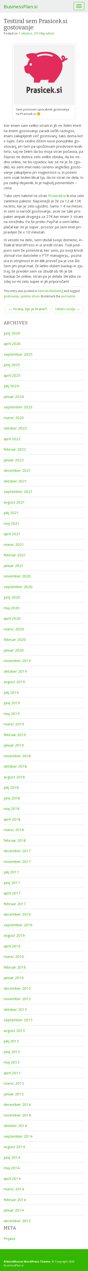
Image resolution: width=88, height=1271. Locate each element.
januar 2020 (14, 650)
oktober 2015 (15, 1009)
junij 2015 (12, 1051)
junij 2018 (12, 798)
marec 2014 (14, 1188)
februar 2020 (15, 639)
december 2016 (17, 914)
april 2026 (12, 343)
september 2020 (18, 586)
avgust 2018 (14, 776)
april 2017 (12, 893)
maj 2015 (12, 1062)
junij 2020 (12, 597)
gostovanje (11, 296)
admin (49, 33)
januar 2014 (14, 1210)
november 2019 (17, 660)
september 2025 (18, 354)
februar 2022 (15, 449)
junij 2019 (12, 702)
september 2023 (18, 406)
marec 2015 (14, 1083)
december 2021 (17, 470)
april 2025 (12, 375)
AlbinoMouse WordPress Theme (27, 1261)
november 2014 (17, 1115)
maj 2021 (12, 523)
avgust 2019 (14, 681)
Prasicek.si (57, 195)
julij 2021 (11, 512)
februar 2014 (15, 1199)
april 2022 (12, 438)
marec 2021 (14, 544)
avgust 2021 (14, 502)
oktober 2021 (15, 481)
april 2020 (12, 618)
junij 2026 (12, 333)
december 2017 (17, 850)
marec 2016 (14, 956)
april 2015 (12, 1072)
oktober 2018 (15, 766)
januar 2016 (14, 977)
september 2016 (18, 924)
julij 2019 (11, 692)
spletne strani (30, 296)
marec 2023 (14, 417)
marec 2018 (14, 829)
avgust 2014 (14, 1146)
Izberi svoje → (67, 308)
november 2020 (17, 576)
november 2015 (17, 998)
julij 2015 (11, 1041)
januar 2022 (14, 459)
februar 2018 (15, 840)
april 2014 (12, 1178)
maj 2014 (12, 1167)
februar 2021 (15, 554)
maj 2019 (12, 713)
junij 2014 (12, 1157)
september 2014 (18, 1136)
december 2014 (17, 1104)
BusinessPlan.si (20, 6)
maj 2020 (12, 607)
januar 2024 (14, 396)
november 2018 (17, 755)
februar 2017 (15, 903)
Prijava (9, 1238)
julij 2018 (11, 787)
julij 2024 (11, 385)
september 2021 (18, 491)
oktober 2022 (15, 428)
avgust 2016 (14, 935)
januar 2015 (14, 1093)
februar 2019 (15, 734)
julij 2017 (11, 871)
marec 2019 (14, 723)
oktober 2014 (15, 1125)
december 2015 (17, 988)
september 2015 (18, 1019)
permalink (68, 296)
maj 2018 (12, 808)
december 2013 (17, 1220)
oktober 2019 (15, 671)
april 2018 (12, 819)
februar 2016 (15, 967)
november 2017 (17, 861)
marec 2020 (14, 629)
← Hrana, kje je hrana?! (27, 308)
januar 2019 (14, 745)
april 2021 (12, 533)
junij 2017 (12, 882)
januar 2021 (14, 565)
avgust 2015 (14, 1030)
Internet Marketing (50, 291)
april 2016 (12, 946)
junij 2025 (12, 364)
